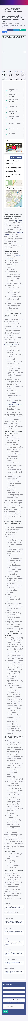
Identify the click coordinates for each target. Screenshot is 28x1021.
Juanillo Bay (8, 11)
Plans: (6, 939)
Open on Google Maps (16, 157)
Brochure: (8, 903)
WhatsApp (23, 29)
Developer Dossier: (11, 912)
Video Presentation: (11, 959)
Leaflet (20, 206)
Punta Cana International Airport (14, 403)
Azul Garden (18, 11)
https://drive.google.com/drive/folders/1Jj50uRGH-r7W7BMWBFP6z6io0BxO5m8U (13, 953)
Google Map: (9, 968)
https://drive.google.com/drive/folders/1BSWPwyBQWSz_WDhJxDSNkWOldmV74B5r (13, 933)
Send (5, 1011)
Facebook (10, 29)
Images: (7, 949)
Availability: (8, 918)
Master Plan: (9, 928)
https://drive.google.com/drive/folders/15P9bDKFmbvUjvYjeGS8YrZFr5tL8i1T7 (13, 906)
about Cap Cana (10, 344)
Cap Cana (18, 221)
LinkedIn (16, 29)
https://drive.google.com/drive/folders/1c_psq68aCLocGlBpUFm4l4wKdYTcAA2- (13, 923)
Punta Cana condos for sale (11, 8)
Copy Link (5, 32)
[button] (25, 52)
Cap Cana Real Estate (11, 10)
